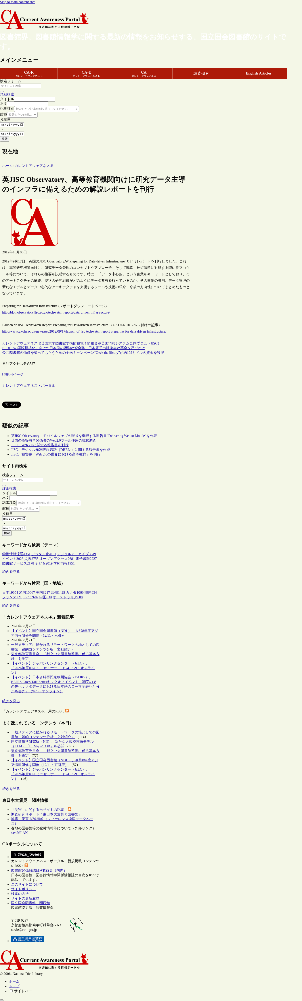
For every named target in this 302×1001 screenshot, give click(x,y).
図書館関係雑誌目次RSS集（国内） (39, 870)
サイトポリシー (23, 889)
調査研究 (201, 73)
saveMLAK (19, 832)
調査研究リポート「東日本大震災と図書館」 (46, 814)
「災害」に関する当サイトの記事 (37, 810)
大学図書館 (57, 343)
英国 (44, 343)
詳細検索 (7, 94)
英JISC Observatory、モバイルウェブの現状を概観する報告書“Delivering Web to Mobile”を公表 (84, 436)
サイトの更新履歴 (25, 898)
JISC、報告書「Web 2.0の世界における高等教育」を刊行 (55, 454)
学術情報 (73, 343)
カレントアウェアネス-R (21, 343)
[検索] (2, 91)
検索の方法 (20, 894)
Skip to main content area (17, 2)
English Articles (258, 73)
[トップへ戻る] (2, 1000)
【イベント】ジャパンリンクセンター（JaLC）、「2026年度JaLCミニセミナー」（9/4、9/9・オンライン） (53, 667)
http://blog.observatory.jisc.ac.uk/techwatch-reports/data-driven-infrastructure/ (56, 312)
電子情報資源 (90, 343)
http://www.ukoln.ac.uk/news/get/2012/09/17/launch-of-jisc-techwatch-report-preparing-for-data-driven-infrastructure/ (84, 331)
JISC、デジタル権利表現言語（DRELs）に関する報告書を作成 (60, 450)
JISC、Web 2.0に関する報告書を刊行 (40, 445)
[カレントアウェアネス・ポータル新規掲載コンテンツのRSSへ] (26, 866)
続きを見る (11, 571)
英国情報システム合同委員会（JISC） (131, 343)
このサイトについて (27, 884)
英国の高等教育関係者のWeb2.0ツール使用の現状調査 (53, 440)
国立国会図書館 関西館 (30, 903)
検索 (5, 138)
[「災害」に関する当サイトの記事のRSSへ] (69, 810)
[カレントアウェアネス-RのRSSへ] (67, 711)
